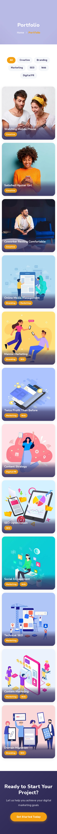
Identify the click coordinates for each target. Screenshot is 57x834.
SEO (32, 67)
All (11, 60)
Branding (42, 60)
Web (43, 67)
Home (20, 32)
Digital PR (28, 75)
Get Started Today (29, 816)
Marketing (17, 67)
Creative (25, 60)
